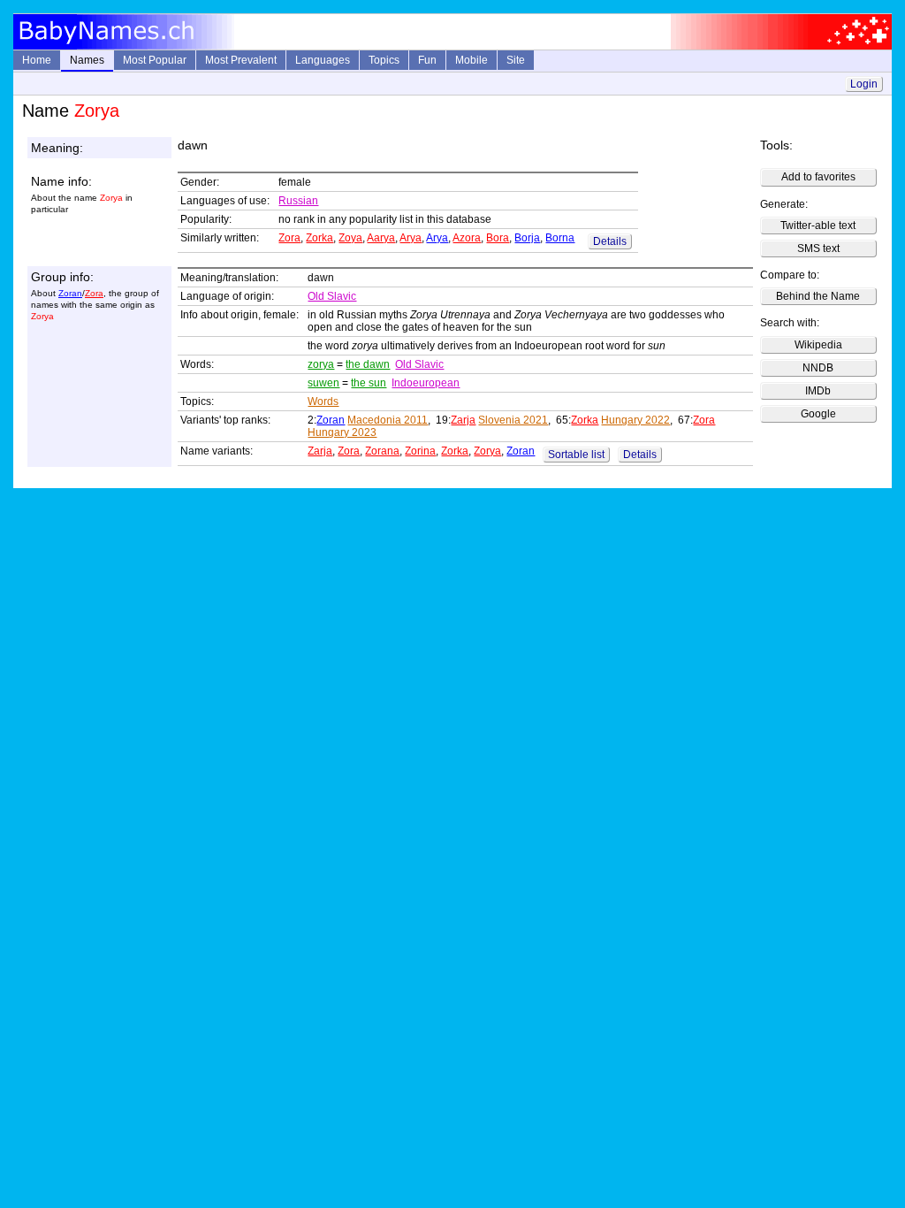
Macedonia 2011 (387, 420)
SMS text (818, 248)
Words (323, 401)
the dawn (368, 364)
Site (515, 60)
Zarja (463, 420)
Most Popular (154, 60)
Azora (466, 238)
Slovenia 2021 (513, 420)
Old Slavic (332, 296)
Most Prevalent (241, 60)
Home (36, 60)
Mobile (471, 60)
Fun (427, 60)
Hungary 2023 (342, 432)
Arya (410, 238)
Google (818, 414)
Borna (559, 238)
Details (610, 241)
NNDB (817, 368)
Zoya (350, 238)
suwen (323, 383)
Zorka (319, 238)
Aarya (381, 238)
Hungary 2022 (635, 420)
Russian (298, 201)
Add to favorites (818, 177)
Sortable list (576, 454)
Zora (289, 238)
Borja (527, 238)
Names (87, 60)
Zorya (487, 451)
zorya (321, 364)
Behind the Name (818, 296)
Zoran (70, 293)
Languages (322, 60)
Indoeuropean (426, 383)
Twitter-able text (818, 225)
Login (864, 84)
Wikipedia (818, 345)
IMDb (818, 391)
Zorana (382, 451)
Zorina (420, 451)
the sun (368, 383)
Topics (384, 60)
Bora (497, 238)
